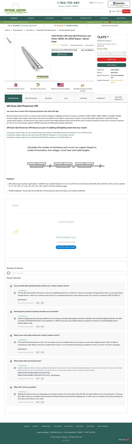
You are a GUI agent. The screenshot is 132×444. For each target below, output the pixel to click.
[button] (66, 25)
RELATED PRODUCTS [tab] (118, 98)
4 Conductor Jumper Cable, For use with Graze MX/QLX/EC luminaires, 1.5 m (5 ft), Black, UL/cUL (40, 135)
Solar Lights (67, 18)
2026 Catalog (57, 426)
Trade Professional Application (94, 22)
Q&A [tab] (66, 98)
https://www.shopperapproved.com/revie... (34, 373)
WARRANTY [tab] (101, 98)
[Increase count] (125, 52)
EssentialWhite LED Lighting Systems (46, 30)
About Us (26, 426)
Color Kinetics (29, 30)
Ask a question (89, 45)
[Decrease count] (125, 55)
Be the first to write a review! (66, 247)
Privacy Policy (90, 426)
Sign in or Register (116, 22)
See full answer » (22, 299)
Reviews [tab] (16, 205)
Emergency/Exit (85, 18)
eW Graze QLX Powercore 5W (67, 30)
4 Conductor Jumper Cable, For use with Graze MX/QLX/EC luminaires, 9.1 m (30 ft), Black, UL (39, 137)
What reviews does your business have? (27, 361)
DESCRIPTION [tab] (13, 98)
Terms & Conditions (102, 426)
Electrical (104, 18)
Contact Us (125, 22)
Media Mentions (46, 426)
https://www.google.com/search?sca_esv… (34, 375)
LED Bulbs (31, 18)
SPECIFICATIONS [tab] (31, 98)
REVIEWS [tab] (48, 98)
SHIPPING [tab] (83, 98)
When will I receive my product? (25, 387)
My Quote (107, 22)
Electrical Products (18, 30)
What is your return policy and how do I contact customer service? (37, 335)
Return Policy (79, 426)
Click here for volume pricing (117, 81)
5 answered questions (76, 45)
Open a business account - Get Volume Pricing (16, 22)
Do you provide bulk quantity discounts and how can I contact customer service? (41, 286)
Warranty (63, 54)
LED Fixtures (49, 18)
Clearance (13, 18)
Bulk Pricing (121, 18)
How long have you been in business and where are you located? (36, 311)
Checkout (126, 11)
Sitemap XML (66, 440)
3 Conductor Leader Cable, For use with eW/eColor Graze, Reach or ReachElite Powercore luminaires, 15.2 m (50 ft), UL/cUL (49, 132)
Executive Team (68, 426)
